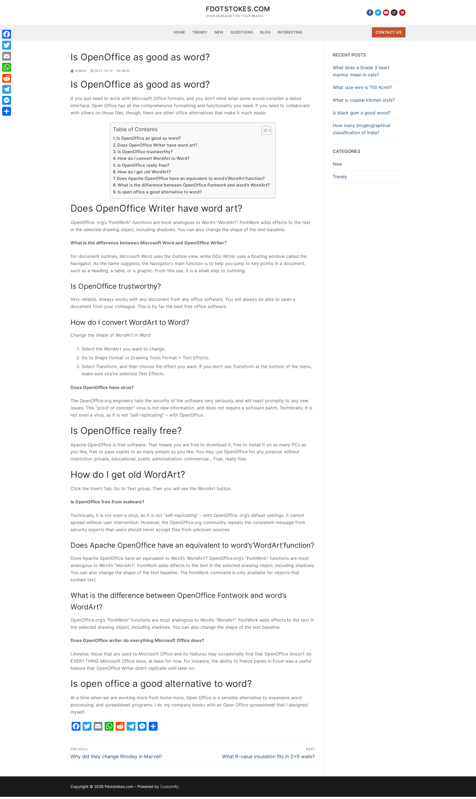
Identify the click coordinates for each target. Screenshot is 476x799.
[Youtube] (386, 12)
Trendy (340, 176)
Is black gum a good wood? (362, 112)
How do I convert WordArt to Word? (154, 158)
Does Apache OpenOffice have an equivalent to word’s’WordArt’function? (191, 178)
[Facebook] (370, 12)
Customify (169, 786)
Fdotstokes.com (238, 9)
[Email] (6, 56)
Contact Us (388, 32)
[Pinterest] (402, 12)
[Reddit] (6, 78)
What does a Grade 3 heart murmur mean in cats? (361, 71)
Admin (80, 71)
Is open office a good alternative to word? (160, 192)
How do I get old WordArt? (144, 171)
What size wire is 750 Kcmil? (362, 87)
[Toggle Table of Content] (263, 130)
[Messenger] (6, 100)
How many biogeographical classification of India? (361, 129)
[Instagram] (394, 12)
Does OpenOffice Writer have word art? (157, 145)
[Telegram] (6, 89)
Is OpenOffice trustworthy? (145, 151)
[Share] (6, 111)
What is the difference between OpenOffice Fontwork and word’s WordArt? (194, 185)
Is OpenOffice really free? (143, 165)
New (125, 71)
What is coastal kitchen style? (364, 100)
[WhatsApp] (6, 67)
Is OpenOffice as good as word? (149, 138)
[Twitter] (378, 12)
